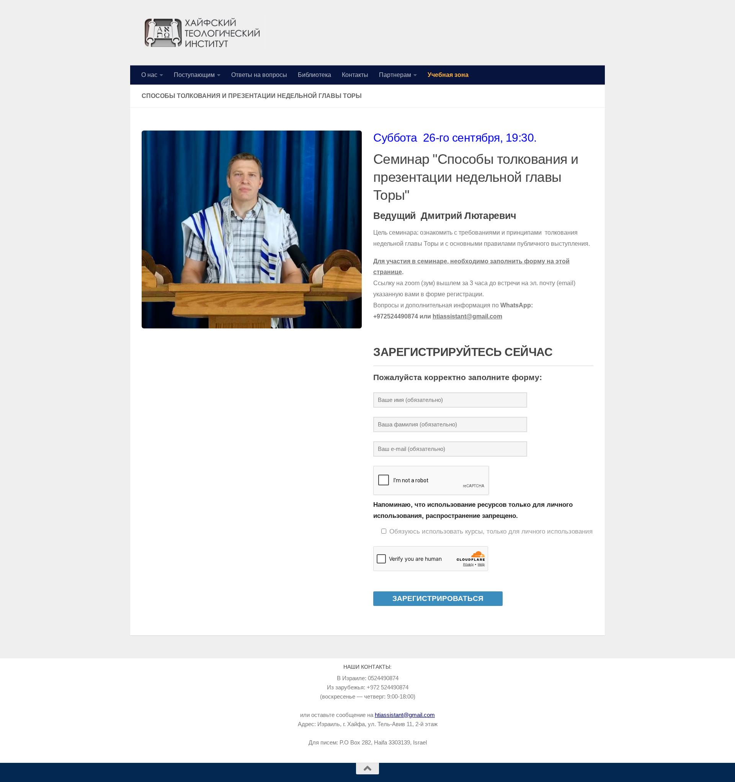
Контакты (355, 75)
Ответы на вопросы (259, 75)
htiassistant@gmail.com (405, 715)
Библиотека (314, 75)
